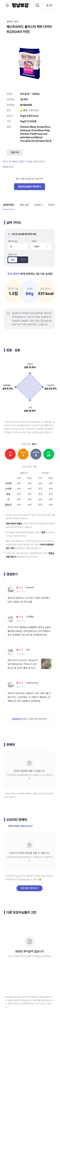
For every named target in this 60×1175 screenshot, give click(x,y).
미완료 (23, 259)
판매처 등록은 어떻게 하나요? (20, 826)
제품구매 (15, 152)
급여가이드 (8, 204)
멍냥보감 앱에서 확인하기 (29, 186)
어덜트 (37, 246)
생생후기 (38, 204)
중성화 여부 (12, 254)
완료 (12, 259)
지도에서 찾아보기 (29, 888)
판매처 (51, 204)
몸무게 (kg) (12, 241)
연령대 (34, 241)
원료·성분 (24, 204)
